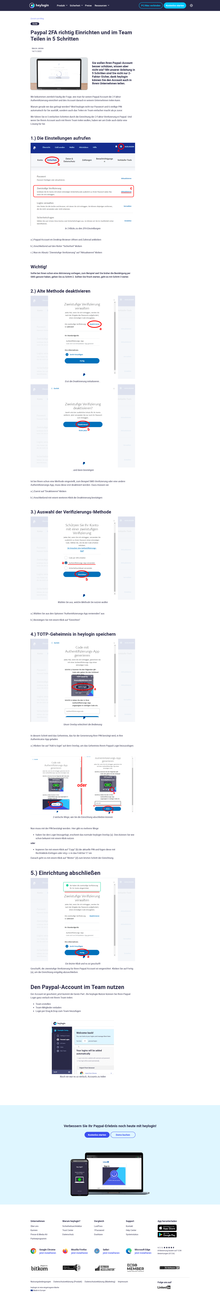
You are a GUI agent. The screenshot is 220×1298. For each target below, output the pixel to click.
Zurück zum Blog (37, 18)
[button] (61, 5)
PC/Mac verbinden (150, 5)
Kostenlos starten (175, 5)
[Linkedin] (164, 1287)
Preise (88, 5)
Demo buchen (123, 1134)
